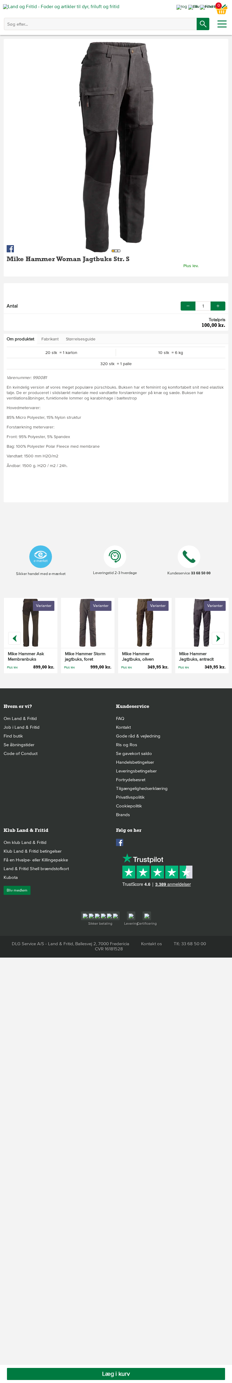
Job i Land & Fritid (22, 727)
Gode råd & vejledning (138, 736)
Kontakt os (151, 943)
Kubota (11, 877)
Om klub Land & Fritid (25, 842)
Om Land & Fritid (20, 718)
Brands (123, 814)
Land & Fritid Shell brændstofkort (36, 868)
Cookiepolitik (129, 806)
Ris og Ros (126, 744)
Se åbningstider (19, 744)
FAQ (120, 718)
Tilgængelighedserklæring (142, 788)
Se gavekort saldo (134, 753)
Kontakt (123, 727)
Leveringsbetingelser (136, 771)
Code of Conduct (20, 753)
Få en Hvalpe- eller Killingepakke (36, 860)
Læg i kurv (116, 1374)
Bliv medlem (17, 890)
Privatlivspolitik (130, 797)
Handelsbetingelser (135, 762)
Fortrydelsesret (130, 779)
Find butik (13, 736)
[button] (218, 306)
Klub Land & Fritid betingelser (33, 851)
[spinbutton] (203, 306)
